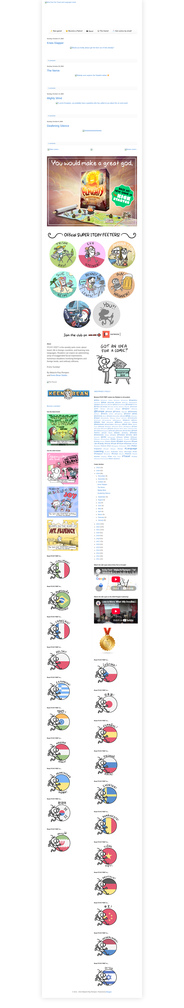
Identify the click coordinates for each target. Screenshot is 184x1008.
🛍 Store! (89, 31)
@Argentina (133, 400)
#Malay (121, 451)
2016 (98, 544)
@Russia (110, 428)
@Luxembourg (106, 420)
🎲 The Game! (103, 31)
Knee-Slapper (55, 42)
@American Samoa (107, 400)
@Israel (122, 416)
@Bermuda (104, 404)
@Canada (129, 404)
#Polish (135, 451)
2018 (98, 539)
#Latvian (107, 451)
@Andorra (117, 400)
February (101, 517)
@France (116, 411)
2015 (98, 547)
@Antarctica (124, 400)
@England (125, 409)
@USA (103, 437)
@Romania (104, 428)
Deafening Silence (58, 125)
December (102, 476)
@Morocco (118, 422)
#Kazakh (106, 449)
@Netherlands (99, 424)
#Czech (102, 441)
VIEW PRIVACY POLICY (102, 391)
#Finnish (107, 443)
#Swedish (97, 456)
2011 (98, 559)
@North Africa (127, 424)
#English (119, 441)
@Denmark (133, 406)
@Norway (101, 426)
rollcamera (116, 458)
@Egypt (117, 409)
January (101, 520)
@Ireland (109, 416)
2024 (98, 473)
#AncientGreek (105, 439)
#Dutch (113, 441)
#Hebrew (103, 446)
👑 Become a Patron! (74, 31)
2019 (98, 535)
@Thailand (121, 435)
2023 (98, 524)
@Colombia (103, 406)
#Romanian (107, 453)
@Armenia (97, 402)
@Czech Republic (124, 406)
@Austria (118, 402)
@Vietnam (119, 437)
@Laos (118, 418)
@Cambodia (121, 404)
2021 (98, 530)
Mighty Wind (54, 98)
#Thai (110, 456)
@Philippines (127, 426)
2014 (98, 550)
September (102, 497)
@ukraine (97, 437)
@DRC (96, 409)
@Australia (110, 402)
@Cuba (116, 406)
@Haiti (111, 413)
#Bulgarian (120, 439)
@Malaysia (126, 420)
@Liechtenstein (132, 418)
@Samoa (116, 428)
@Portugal (97, 428)
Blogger (109, 992)
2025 (98, 471)
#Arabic (113, 439)
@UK (135, 435)
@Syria (107, 435)
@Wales (126, 437)
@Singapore (104, 430)
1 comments (51, 88)
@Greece (104, 414)
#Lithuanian (114, 451)
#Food (113, 443)
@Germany (132, 411)
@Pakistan (108, 426)
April (100, 511)
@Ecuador (110, 409)
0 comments (51, 60)
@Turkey (129, 435)
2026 (98, 467)
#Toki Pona (117, 456)
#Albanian (97, 439)
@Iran (104, 416)
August (100, 500)
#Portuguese (98, 454)
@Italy (127, 416)
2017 (98, 541)
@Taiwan (113, 435)
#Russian (115, 454)
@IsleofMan (116, 416)
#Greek (134, 443)
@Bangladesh (133, 402)
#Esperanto (127, 441)
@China (97, 407)
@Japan (97, 418)
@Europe (99, 411)
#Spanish (128, 454)
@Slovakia (112, 430)
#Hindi (109, 446)
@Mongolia (110, 422)
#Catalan (126, 439)
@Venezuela (111, 437)
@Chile (135, 404)
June (100, 505)
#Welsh (111, 458)
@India (134, 414)
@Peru (121, 426)
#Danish (107, 441)
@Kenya (112, 418)
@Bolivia (109, 404)
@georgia (124, 411)
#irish (129, 446)
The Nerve (53, 70)
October (101, 482)
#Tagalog (104, 456)
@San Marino (124, 428)
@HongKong (118, 413)
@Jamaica (134, 416)
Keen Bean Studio (59, 375)
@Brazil (115, 404)
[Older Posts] (53, 149)
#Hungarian (115, 446)
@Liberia (124, 418)
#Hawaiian (97, 446)
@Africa (96, 400)
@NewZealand (109, 424)
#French (120, 443)
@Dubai (102, 409)
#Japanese (98, 449)
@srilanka (125, 433)
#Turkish (134, 456)
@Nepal (134, 422)
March (100, 514)
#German (128, 443)
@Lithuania (97, 420)
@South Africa (127, 430)
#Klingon (113, 449)
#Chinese (133, 439)
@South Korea (107, 433)
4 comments (51, 115)
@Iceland (127, 414)
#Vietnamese (104, 458)
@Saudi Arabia (132, 428)
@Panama (115, 426)
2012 (98, 556)
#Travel (126, 456)
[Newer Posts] (130, 149)
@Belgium (97, 404)
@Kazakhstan (105, 418)
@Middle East (99, 422)
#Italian (134, 446)
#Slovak (121, 453)
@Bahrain (125, 402)
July (99, 503)
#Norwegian (128, 451)
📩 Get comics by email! (122, 31)
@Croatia (110, 406)
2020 (98, 533)
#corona (97, 441)
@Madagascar (117, 420)
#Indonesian (122, 446)
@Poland (134, 426)
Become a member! (53, 406)
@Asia (103, 402)
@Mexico (134, 420)
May (99, 509)
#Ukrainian (97, 458)
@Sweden (133, 433)
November (102, 479)
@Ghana (96, 413)
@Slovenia (119, 430)
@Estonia (134, 409)
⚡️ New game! (56, 31)
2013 (98, 553)
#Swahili (134, 453)
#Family (101, 443)
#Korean (120, 449)
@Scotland (97, 430)
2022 (98, 527)
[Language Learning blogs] (107, 654)
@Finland (108, 411)
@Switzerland (99, 435)
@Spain (117, 433)
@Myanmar (127, 422)
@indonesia (98, 416)
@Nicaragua (117, 424)
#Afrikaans (134, 437)
